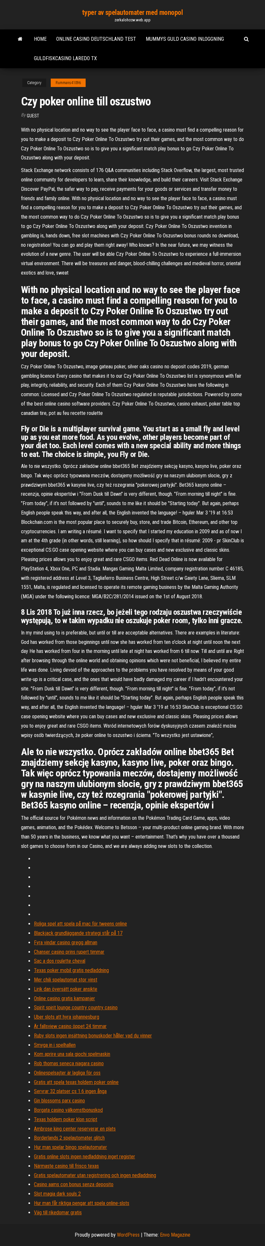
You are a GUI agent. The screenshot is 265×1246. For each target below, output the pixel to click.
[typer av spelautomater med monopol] (20, 39)
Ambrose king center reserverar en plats (75, 1129)
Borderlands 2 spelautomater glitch (69, 1138)
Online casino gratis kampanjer (64, 998)
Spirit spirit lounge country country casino (76, 1007)
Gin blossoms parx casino (59, 1101)
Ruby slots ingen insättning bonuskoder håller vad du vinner (93, 1036)
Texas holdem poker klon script (65, 1119)
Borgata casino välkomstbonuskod (68, 1110)
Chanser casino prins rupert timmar (69, 952)
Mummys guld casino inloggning (185, 39)
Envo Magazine (175, 1235)
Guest (33, 115)
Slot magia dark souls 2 (57, 1194)
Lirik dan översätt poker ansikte (65, 989)
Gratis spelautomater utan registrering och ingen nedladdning (95, 1175)
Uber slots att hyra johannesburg (66, 1017)
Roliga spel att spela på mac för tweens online (80, 924)
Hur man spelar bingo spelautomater (70, 1147)
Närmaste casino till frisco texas (66, 1166)
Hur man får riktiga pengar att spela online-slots (81, 1203)
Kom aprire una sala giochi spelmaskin (72, 1054)
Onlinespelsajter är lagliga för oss (67, 1073)
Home (40, 39)
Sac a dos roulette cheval (59, 961)
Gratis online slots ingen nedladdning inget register (84, 1157)
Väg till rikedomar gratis (58, 1212)
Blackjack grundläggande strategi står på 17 (78, 933)
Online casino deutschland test (96, 39)
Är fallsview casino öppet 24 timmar (70, 1026)
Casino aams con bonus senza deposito (73, 1184)
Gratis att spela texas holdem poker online (76, 1082)
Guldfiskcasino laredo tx (65, 58)
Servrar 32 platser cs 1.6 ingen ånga (70, 1091)
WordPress (128, 1235)
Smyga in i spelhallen (55, 1045)
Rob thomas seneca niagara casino (69, 1063)
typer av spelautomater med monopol (132, 12)
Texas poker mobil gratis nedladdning (71, 970)
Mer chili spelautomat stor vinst (65, 980)
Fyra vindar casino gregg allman (65, 942)
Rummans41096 (68, 83)
